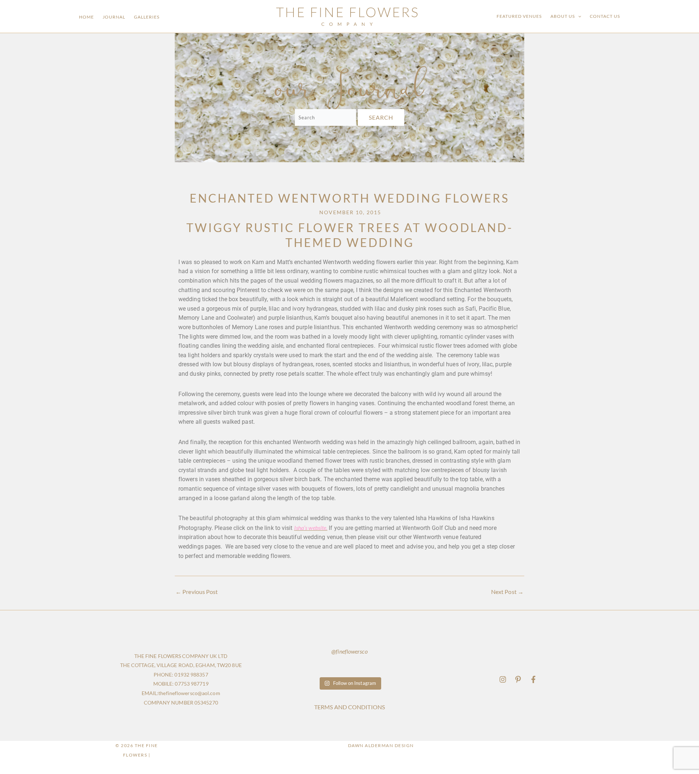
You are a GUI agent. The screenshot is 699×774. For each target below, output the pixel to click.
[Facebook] (533, 679)
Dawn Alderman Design (381, 745)
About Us (562, 16)
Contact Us (605, 16)
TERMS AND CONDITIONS (349, 706)
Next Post (507, 592)
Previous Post (196, 592)
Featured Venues (519, 16)
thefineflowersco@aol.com (189, 693)
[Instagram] (502, 679)
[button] (578, 16)
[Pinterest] (518, 679)
